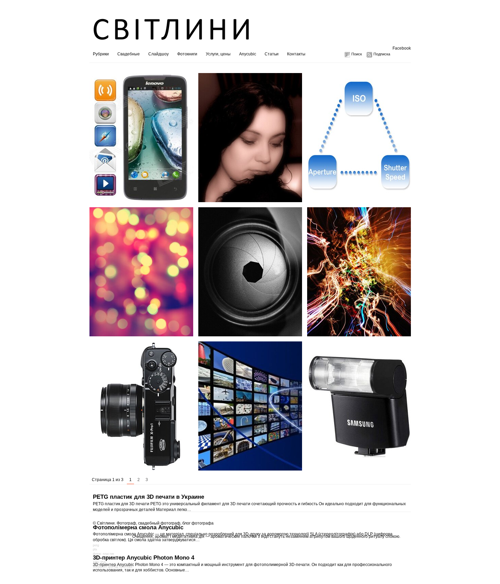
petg (96, 545)
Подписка (381, 54)
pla (95, 549)
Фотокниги (187, 54)
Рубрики (101, 54)
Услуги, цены (218, 54)
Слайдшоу (158, 54)
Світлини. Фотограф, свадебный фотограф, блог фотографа (155, 523)
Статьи (272, 54)
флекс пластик (103, 553)
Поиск (356, 54)
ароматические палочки (234, 536)
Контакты (296, 54)
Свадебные (128, 54)
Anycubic (247, 54)
